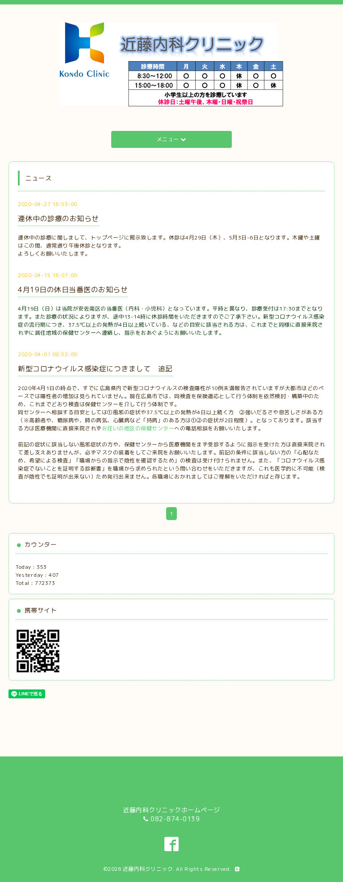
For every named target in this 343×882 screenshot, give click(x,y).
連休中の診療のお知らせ (58, 218)
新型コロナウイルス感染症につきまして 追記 (95, 369)
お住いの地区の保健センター (138, 428)
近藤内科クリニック (148, 869)
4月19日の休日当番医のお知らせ (73, 289)
